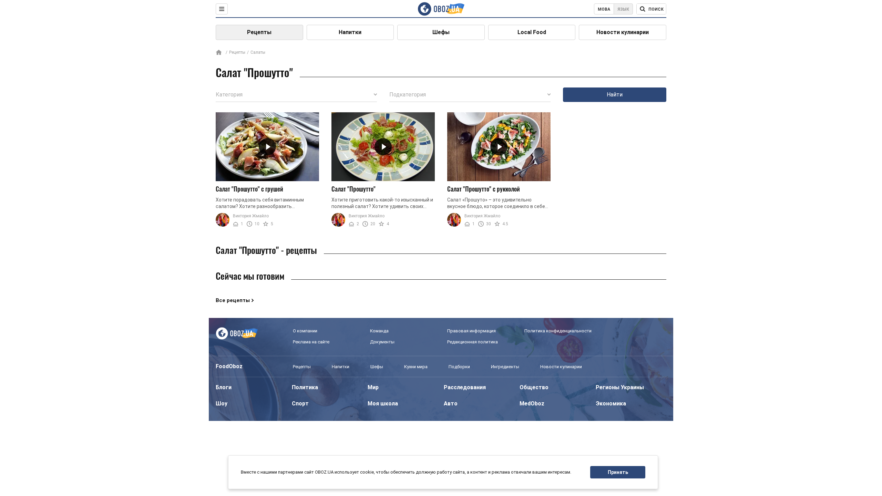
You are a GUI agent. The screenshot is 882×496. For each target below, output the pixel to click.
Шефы (441, 32)
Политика (305, 387)
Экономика (611, 403)
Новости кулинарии (622, 32)
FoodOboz (229, 366)
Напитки (350, 32)
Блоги (224, 387)
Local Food (531, 32)
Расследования (465, 387)
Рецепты (259, 32)
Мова (604, 9)
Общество (534, 387)
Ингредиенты (505, 366)
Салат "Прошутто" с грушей (249, 189)
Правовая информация (471, 330)
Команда (379, 330)
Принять (618, 472)
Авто (451, 403)
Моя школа (383, 403)
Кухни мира (416, 366)
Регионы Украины (620, 387)
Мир (373, 387)
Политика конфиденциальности (558, 330)
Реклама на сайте (311, 341)
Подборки (459, 366)
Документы (382, 341)
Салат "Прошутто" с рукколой (483, 189)
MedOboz (532, 403)
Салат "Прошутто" (353, 189)
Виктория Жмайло (251, 216)
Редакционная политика (472, 341)
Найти (615, 94)
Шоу (221, 403)
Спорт (300, 403)
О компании (305, 330)
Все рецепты (233, 300)
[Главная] (218, 53)
